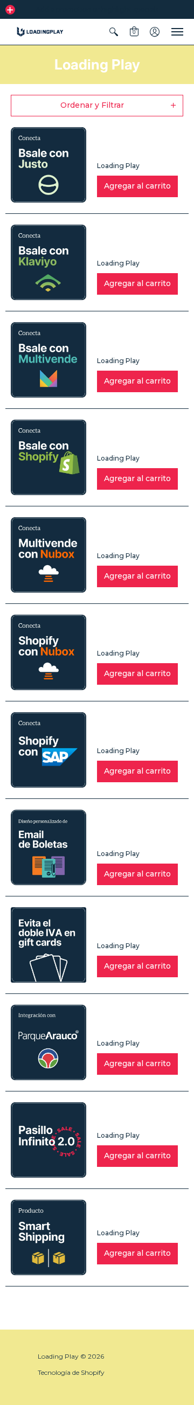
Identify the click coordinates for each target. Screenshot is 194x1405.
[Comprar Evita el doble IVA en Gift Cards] (48, 945)
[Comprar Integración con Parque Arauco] (48, 1042)
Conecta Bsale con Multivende (136, 338)
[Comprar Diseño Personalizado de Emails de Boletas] (48, 847)
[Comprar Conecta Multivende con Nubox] (48, 555)
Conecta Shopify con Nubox (132, 631)
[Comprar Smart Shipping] (48, 1237)
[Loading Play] (40, 32)
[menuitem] (113, 32)
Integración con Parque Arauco (129, 1021)
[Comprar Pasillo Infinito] (48, 1140)
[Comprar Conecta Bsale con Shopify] (48, 457)
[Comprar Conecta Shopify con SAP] (48, 750)
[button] (10, 10)
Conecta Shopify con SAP (132, 728)
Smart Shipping (129, 1216)
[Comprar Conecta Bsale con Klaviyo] (48, 262)
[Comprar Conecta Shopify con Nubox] (48, 652)
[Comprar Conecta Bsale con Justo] (48, 165)
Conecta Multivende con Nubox (139, 533)
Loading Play (118, 166)
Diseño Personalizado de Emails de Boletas (133, 826)
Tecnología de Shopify (71, 1372)
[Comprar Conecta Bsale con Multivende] (48, 360)
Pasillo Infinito (126, 1118)
